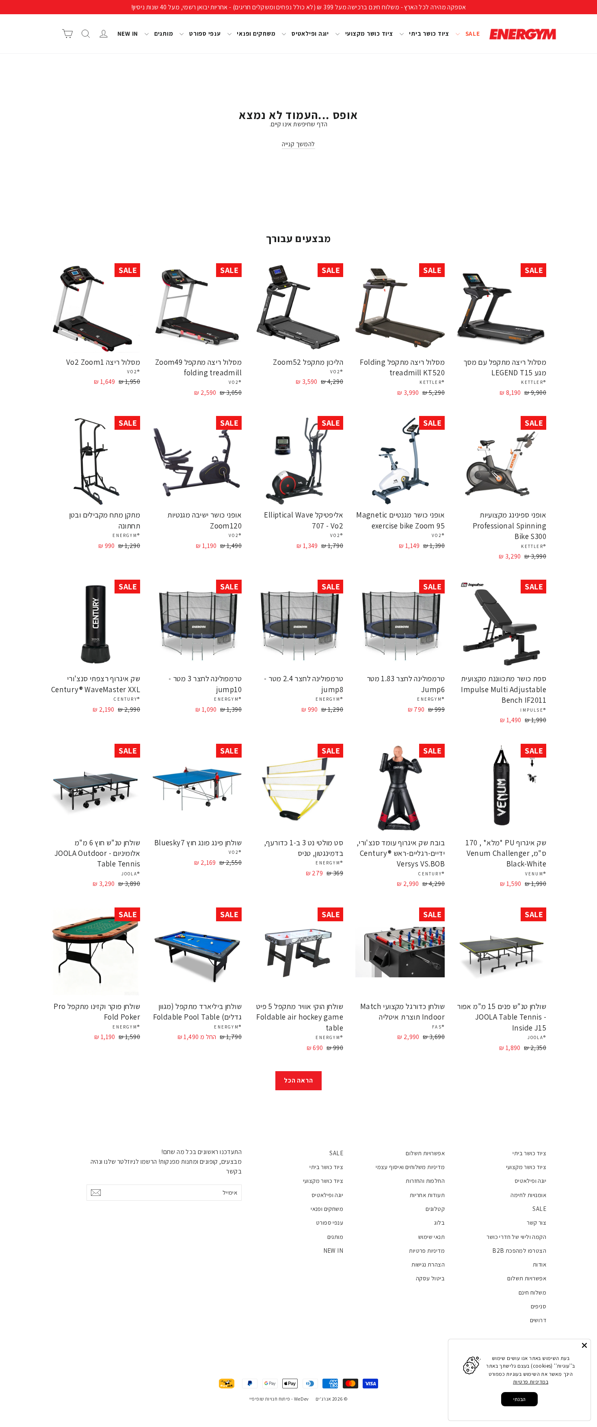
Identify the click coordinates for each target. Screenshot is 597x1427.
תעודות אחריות (427, 1195)
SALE (472, 33)
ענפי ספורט (204, 33)
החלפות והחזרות (425, 1180)
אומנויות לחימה (528, 1195)
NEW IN (127, 33)
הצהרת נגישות (428, 1264)
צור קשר (536, 1222)
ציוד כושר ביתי (428, 33)
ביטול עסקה (430, 1278)
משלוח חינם (532, 1292)
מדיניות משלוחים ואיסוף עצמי (410, 1167)
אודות (539, 1264)
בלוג (439, 1222)
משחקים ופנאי (256, 33)
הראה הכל (298, 1080)
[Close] (584, 1345)
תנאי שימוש (431, 1237)
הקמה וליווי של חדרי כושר (516, 1237)
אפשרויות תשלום (526, 1278)
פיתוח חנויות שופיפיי (269, 1399)
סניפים (538, 1306)
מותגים (163, 33)
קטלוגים (435, 1209)
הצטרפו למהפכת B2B (519, 1250)
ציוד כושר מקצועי (368, 33)
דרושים (538, 1320)
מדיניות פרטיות (427, 1250)
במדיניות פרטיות (530, 1381)
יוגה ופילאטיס (309, 33)
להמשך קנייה (298, 144)
